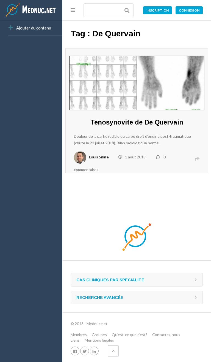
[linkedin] (94, 351)
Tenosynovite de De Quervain (136, 122)
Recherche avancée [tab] (99, 297)
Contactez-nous (166, 334)
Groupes (99, 334)
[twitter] (84, 351)
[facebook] (75, 351)
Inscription (157, 10)
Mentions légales (99, 340)
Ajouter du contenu (33, 27)
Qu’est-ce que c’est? (129, 334)
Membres (79, 334)
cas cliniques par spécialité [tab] (110, 279)
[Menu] (73, 10)
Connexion (189, 10)
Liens (75, 340)
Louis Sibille (99, 157)
